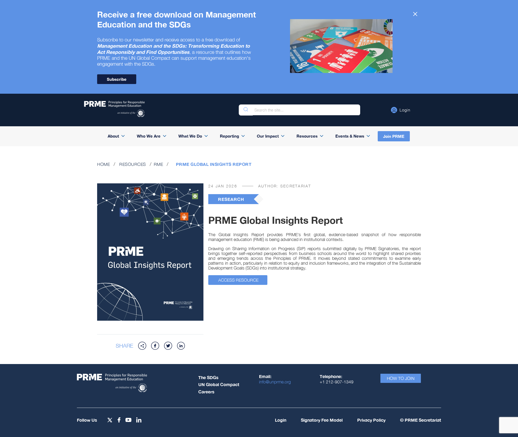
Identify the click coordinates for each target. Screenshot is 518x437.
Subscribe (117, 79)
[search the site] (246, 110)
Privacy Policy (371, 419)
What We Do (190, 136)
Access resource (238, 280)
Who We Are (149, 136)
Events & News (349, 136)
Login (280, 419)
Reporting (229, 136)
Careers (206, 391)
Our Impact (268, 136)
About (113, 136)
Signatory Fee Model (322, 419)
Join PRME (393, 136)
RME (158, 164)
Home (103, 164)
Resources (307, 136)
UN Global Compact (218, 384)
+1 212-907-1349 (336, 381)
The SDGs (208, 377)
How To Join (400, 378)
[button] (400, 109)
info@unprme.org (275, 381)
